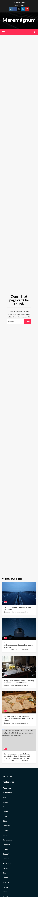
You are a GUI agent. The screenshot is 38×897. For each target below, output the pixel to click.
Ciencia (5, 802)
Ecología (6, 854)
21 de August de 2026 (19, 723)
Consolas (6, 826)
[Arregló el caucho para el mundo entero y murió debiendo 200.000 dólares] (19, 667)
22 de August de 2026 (19, 612)
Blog (5, 602)
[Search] (34, 32)
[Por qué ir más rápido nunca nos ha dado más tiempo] (19, 593)
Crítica (5, 830)
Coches (5, 811)
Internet (6, 892)
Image (22, 5)
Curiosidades (8, 840)
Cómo (5, 821)
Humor (5, 887)
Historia (6, 882)
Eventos (6, 859)
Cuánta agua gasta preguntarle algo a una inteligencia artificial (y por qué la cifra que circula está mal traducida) (17, 756)
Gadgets (6, 868)
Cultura (6, 835)
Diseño (5, 849)
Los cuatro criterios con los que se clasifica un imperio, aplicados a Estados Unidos (18, 718)
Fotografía (7, 863)
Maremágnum (19, 20)
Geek (5, 873)
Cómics (5, 816)
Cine (4, 807)
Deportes (6, 845)
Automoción (7, 793)
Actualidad (7, 788)
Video (16, 5)
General (6, 878)
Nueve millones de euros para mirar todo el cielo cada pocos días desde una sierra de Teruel (18, 645)
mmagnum (8, 612)
